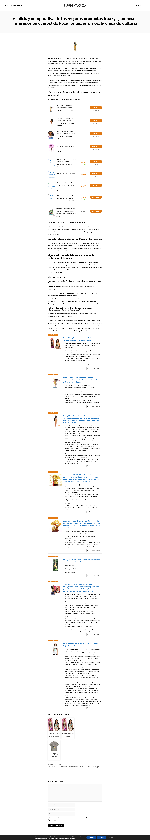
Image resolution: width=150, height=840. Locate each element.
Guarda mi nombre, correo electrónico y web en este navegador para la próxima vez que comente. (74, 819)
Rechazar (101, 837)
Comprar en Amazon (94, 368)
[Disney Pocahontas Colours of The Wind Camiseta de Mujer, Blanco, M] (55, 649)
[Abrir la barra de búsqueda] (145, 5)
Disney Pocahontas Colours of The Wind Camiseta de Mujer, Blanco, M (81, 645)
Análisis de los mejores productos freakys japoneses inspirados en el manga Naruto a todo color (75, 766)
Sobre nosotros (16, 5)
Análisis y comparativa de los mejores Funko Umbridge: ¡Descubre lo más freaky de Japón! (73, 767)
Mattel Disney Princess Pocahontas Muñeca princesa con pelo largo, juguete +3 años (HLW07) (81, 339)
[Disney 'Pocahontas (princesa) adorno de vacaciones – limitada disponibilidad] (55, 565)
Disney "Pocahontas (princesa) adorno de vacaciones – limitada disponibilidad (82, 561)
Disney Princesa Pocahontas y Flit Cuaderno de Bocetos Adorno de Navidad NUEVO (66, 198)
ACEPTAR (91, 837)
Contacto (138, 5)
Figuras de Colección (55, 764)
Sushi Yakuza (75, 5)
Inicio (6, 5)
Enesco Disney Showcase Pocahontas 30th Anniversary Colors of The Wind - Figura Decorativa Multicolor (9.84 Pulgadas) (81, 380)
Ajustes (111, 837)
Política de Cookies (77, 837)
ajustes (73, 838)
